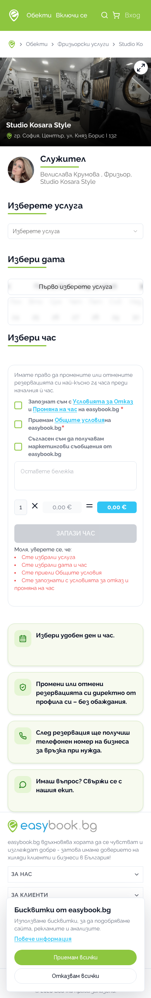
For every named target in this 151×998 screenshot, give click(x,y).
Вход (132, 15)
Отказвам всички (75, 976)
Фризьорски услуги (83, 44)
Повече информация (43, 939)
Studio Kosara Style (38, 125)
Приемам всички (76, 957)
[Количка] (116, 15)
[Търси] (104, 15)
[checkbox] (18, 405)
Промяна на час (55, 409)
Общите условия (80, 420)
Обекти (37, 44)
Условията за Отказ (103, 401)
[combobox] (75, 231)
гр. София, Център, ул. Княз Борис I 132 (65, 136)
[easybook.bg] (14, 15)
